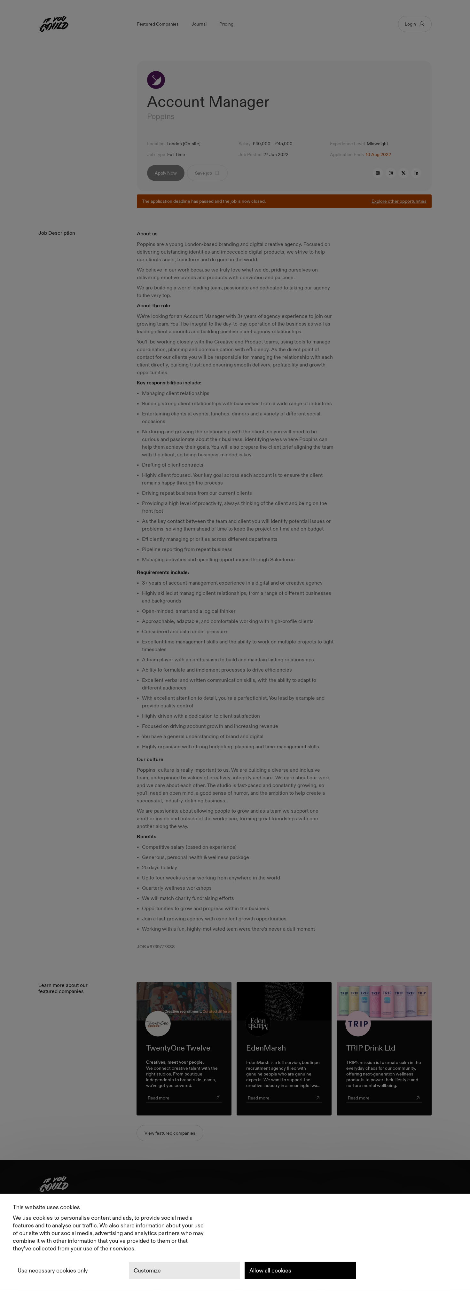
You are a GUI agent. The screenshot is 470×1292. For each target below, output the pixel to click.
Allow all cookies (270, 1270)
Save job (203, 173)
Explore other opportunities (399, 201)
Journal (199, 24)
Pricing (226, 24)
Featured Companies (158, 24)
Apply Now (166, 173)
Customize (147, 1270)
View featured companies (170, 1133)
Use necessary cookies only (53, 1270)
